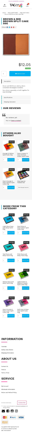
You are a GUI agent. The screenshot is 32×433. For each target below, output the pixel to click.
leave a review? (16, 120)
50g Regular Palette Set (21, 181)
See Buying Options (23, 187)
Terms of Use (5, 372)
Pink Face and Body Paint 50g (22, 254)
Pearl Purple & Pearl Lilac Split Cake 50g (8, 311)
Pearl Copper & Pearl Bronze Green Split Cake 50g (23, 156)
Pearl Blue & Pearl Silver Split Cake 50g (23, 228)
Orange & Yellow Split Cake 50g (8, 154)
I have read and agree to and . (15, 407)
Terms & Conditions (21, 406)
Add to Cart (21, 73)
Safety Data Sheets (7, 349)
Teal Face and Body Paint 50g (8, 254)
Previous (27, 57)
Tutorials (4, 346)
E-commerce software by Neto (9, 428)
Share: (4, 27)
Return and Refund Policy (9, 392)
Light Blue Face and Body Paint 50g (8, 228)
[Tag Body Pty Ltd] (16, 5)
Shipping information (7, 353)
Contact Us (4, 366)
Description (7, 81)
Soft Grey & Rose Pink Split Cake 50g (23, 311)
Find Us (3, 369)
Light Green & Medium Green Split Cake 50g (22, 283)
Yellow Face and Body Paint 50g (8, 282)
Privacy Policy (6, 407)
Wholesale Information (8, 389)
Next (29, 57)
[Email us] (3, 410)
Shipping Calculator (10, 102)
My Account (4, 386)
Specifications (8, 97)
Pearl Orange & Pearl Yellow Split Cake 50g (8, 182)
